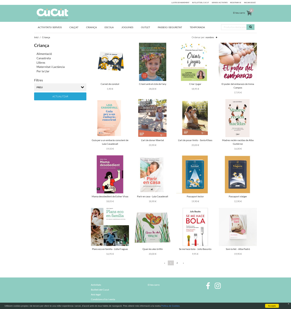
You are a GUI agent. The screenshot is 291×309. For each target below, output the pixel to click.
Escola (109, 27)
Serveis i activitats (220, 2)
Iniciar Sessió (250, 2)
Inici (36, 37)
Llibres (41, 62)
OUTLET (145, 27)
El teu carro (154, 284)
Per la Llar (43, 71)
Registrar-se (235, 2)
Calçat (73, 27)
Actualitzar (60, 96)
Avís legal (96, 294)
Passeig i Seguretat (170, 27)
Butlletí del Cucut (200, 2)
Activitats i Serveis (50, 27)
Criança (91, 27)
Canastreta (44, 58)
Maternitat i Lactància (51, 66)
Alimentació (44, 53)
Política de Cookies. (170, 306)
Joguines (127, 27)
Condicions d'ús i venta (103, 299)
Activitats (96, 284)
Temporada (197, 27)
